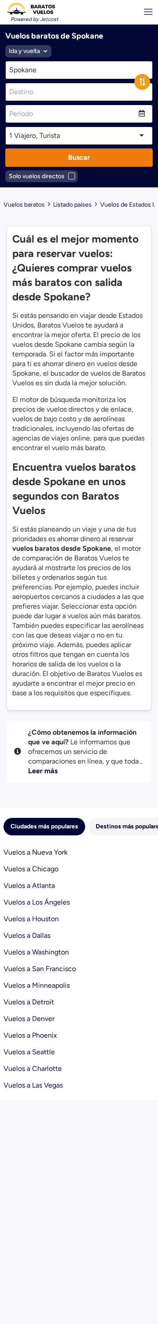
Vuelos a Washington (36, 952)
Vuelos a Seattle (29, 1052)
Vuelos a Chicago (31, 869)
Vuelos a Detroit (29, 1002)
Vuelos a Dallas (27, 935)
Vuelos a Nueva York (36, 852)
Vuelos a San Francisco (40, 969)
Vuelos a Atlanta (29, 885)
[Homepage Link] (31, 9)
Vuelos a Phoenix (30, 1035)
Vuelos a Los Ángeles (37, 902)
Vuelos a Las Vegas (33, 1085)
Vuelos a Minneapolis (37, 985)
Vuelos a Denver (29, 1018)
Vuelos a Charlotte (33, 1068)
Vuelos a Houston (31, 919)
